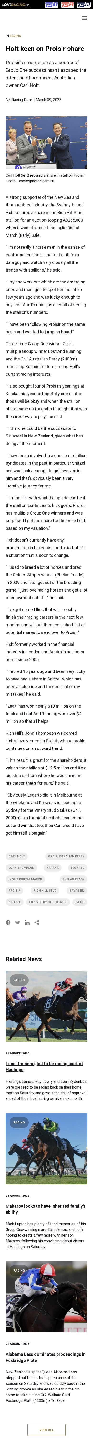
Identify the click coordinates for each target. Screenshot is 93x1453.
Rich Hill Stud (45, 890)
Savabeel (76, 890)
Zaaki (79, 902)
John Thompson (21, 868)
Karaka (52, 868)
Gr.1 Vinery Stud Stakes (48, 902)
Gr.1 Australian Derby (66, 856)
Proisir (14, 890)
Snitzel (15, 902)
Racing (15, 36)
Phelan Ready (73, 879)
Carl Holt (17, 856)
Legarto (77, 868)
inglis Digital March (25, 879)
